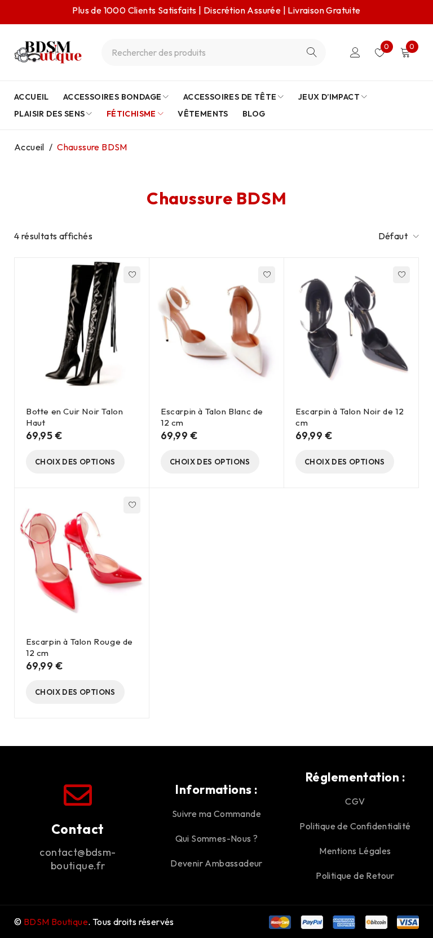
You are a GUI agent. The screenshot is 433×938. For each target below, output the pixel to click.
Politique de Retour (355, 875)
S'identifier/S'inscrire (355, 52)
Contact (77, 829)
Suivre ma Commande (216, 813)
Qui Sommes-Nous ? (216, 838)
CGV (355, 801)
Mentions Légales (355, 850)
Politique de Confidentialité (354, 826)
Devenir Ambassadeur (216, 863)
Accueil (29, 147)
